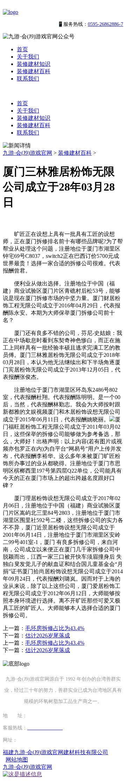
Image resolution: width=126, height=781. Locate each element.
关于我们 (28, 57)
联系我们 (28, 79)
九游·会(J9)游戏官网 (27, 153)
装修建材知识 (33, 64)
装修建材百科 (33, 71)
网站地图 (17, 760)
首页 (22, 49)
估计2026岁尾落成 (47, 635)
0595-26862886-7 (105, 24)
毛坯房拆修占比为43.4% (54, 628)
